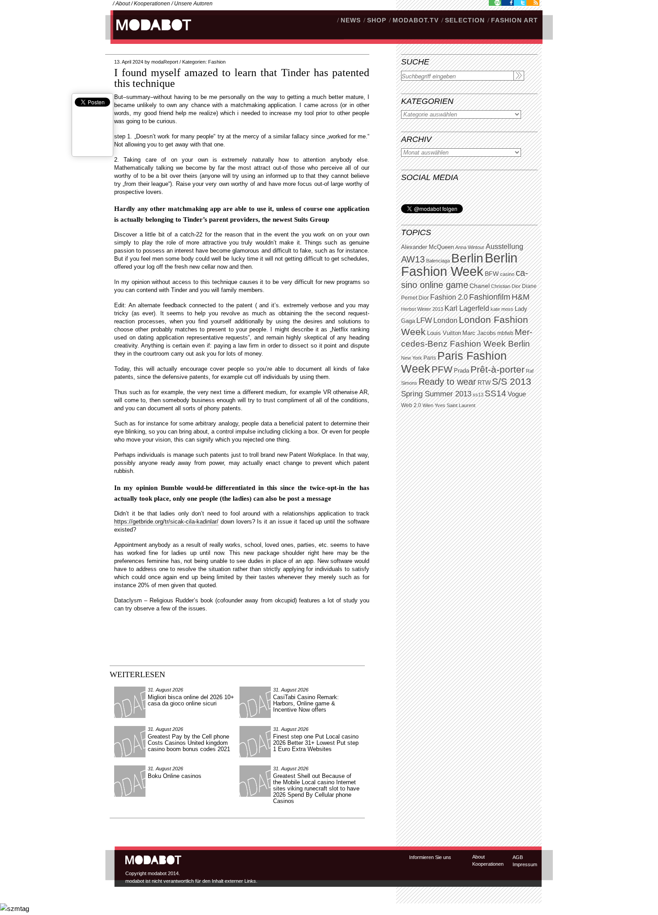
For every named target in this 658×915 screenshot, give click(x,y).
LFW (424, 320)
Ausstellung (504, 246)
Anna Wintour (469, 247)
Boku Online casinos (174, 776)
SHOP (376, 20)
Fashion (217, 61)
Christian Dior (506, 286)
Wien (428, 405)
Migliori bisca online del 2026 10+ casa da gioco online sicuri (191, 700)
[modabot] (148, 33)
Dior (424, 298)
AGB (518, 857)
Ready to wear (447, 381)
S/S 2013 (511, 381)
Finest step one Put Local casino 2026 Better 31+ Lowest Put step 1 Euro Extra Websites (316, 742)
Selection (465, 20)
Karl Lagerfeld (466, 308)
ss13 (478, 394)
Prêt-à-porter (497, 369)
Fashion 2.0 (449, 297)
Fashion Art (514, 20)
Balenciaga (438, 260)
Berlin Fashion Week (459, 264)
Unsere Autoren (193, 3)
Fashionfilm (489, 296)
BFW (492, 273)
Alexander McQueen (427, 247)
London (445, 320)
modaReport (164, 61)
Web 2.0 (411, 405)
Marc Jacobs (479, 333)
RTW (484, 382)
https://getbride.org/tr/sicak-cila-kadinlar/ (166, 521)
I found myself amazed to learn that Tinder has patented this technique (241, 78)
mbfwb (505, 333)
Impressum (525, 864)
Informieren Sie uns (430, 857)
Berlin (467, 258)
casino (507, 274)
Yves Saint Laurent (455, 405)
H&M (521, 296)
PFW (442, 369)
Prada (461, 371)
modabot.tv (416, 20)
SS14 (495, 393)
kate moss (502, 309)
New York (411, 358)
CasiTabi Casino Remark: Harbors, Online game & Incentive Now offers (306, 703)
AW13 (413, 259)
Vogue (517, 394)
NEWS (351, 20)
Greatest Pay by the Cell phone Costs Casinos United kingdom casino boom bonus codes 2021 (189, 742)
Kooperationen (152, 3)
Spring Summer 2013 (436, 394)
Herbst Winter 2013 (422, 309)
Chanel (480, 285)
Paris (429, 358)
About (122, 3)
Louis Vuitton (444, 333)
